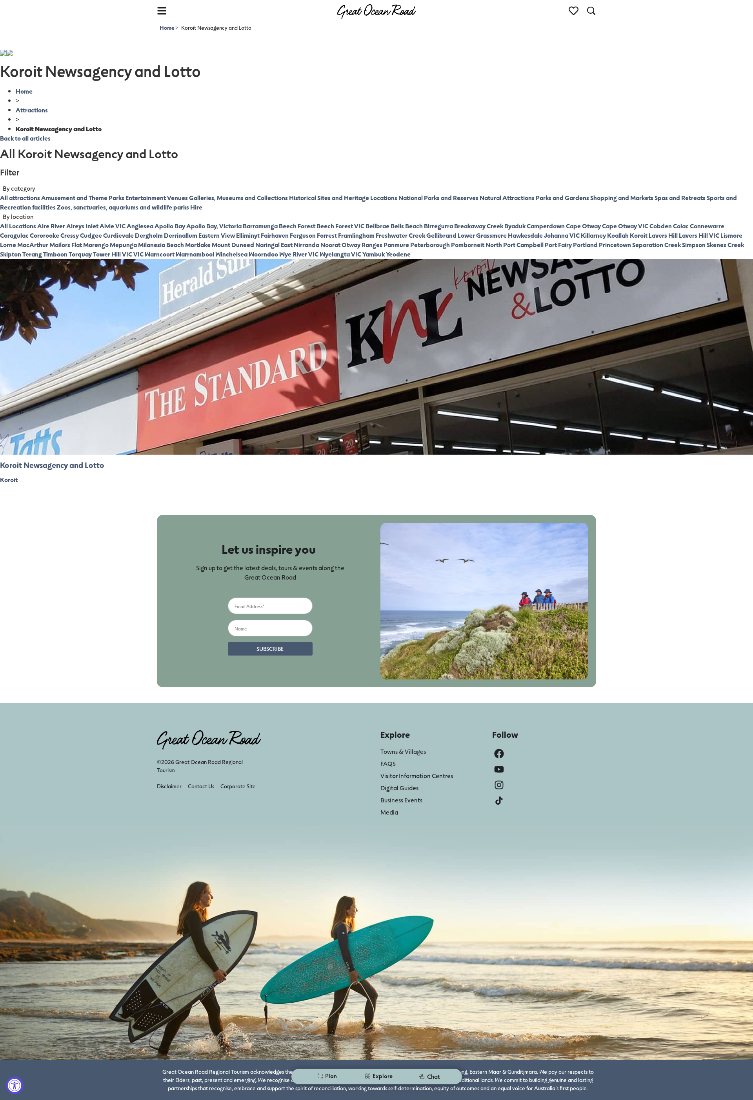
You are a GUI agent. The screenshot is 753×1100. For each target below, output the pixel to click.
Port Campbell (523, 244)
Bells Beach (407, 225)
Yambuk (373, 253)
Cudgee (91, 235)
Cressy (69, 235)
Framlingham (356, 235)
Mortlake (198, 244)
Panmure (396, 244)
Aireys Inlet (82, 225)
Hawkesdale (525, 235)
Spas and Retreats (680, 197)
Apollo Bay (170, 225)
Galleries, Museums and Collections (238, 197)
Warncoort (160, 253)
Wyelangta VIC (340, 253)
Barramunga (260, 225)
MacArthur (32, 244)
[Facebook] (499, 753)
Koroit (639, 235)
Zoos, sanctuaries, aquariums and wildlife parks (123, 206)
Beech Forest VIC (340, 225)
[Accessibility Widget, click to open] (15, 1085)
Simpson (694, 244)
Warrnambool (195, 253)
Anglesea (140, 225)
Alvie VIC (113, 225)
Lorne (8, 244)
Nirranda (306, 244)
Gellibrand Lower (450, 235)
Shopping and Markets (621, 197)
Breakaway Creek (478, 225)
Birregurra (438, 225)
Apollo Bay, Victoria (214, 225)
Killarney (593, 235)
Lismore (731, 235)
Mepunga (123, 244)
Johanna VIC (562, 235)
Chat (433, 1076)
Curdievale (118, 235)
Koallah (618, 235)
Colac (681, 225)
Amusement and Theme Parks (82, 197)
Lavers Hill (663, 235)
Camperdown (546, 225)
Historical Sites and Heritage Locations (343, 197)
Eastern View (216, 235)
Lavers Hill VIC (699, 235)
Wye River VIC (298, 253)
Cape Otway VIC (625, 225)
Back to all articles (25, 138)
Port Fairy (558, 244)
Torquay (80, 253)
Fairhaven (275, 235)
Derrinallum (180, 235)
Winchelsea (231, 253)
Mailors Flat (65, 244)
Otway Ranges (362, 244)
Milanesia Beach (161, 244)
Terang (32, 253)
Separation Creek (656, 244)
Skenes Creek (725, 244)
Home (167, 27)
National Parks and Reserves (438, 197)
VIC (138, 253)
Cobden (660, 225)
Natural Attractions (507, 197)
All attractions (20, 197)
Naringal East (274, 244)
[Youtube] (499, 769)
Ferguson (303, 235)
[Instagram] (499, 785)
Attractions (32, 109)
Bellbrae (377, 225)
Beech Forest (297, 225)
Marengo (96, 244)
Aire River (51, 225)
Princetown (615, 244)
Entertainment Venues (157, 197)
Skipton (10, 253)
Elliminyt (248, 235)
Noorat (330, 244)
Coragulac (14, 235)
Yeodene (398, 253)
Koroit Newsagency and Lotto (52, 465)
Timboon (55, 253)
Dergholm (149, 235)
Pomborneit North (476, 244)
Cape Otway (583, 225)
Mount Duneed (233, 244)
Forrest (327, 235)
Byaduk (515, 225)
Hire (196, 206)
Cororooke (44, 235)
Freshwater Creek (400, 235)
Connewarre (707, 225)
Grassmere (491, 235)
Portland (585, 244)
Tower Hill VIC (112, 253)
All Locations (18, 225)
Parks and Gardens (562, 197)
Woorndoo (263, 253)
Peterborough (430, 244)
